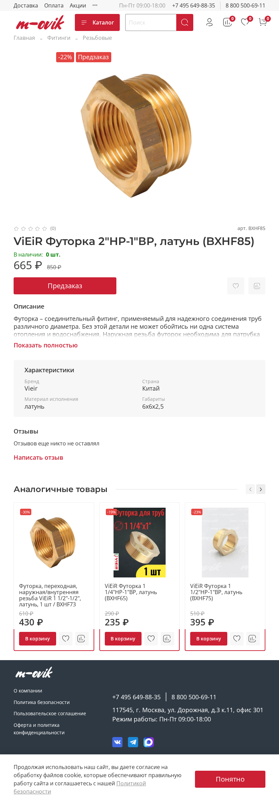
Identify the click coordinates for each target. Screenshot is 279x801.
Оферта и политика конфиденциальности (39, 729)
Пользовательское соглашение (50, 713)
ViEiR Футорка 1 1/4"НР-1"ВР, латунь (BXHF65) (131, 592)
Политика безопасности (42, 702)
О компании (28, 690)
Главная (24, 38)
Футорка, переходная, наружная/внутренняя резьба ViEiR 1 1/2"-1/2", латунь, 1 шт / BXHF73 (50, 595)
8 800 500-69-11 (245, 5)
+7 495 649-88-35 (193, 5)
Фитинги (58, 38)
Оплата (54, 5)
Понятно (230, 779)
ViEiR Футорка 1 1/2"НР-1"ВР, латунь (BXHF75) (216, 592)
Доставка (26, 5)
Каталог (103, 22)
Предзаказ (65, 285)
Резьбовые (97, 38)
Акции (78, 5)
